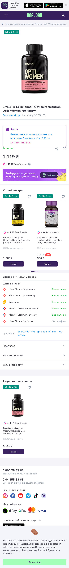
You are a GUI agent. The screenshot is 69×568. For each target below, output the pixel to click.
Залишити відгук (11, 115)
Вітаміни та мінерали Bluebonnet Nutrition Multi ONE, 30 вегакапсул (49, 240)
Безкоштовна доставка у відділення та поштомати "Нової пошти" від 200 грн (31, 136)
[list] (5, 495)
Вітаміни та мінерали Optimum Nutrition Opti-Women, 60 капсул (14, 431)
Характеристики (13, 355)
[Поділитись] (57, 149)
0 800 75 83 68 (13, 470)
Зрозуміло (35, 562)
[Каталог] (6, 15)
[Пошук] (63, 15)
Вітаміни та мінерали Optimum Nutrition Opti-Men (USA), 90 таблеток (16, 240)
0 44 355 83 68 (13, 480)
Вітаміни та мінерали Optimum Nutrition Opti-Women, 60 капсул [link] (36, 24)
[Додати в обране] (64, 149)
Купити (13, 264)
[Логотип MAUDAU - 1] (34, 15)
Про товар (9, 346)
